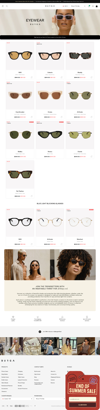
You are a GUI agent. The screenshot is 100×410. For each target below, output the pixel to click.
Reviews (36, 380)
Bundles (20, 385)
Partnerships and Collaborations (38, 383)
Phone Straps (21, 382)
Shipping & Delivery (55, 377)
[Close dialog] (82, 379)
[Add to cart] (32, 77)
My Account (37, 371)
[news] (89, 6)
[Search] (7, 6)
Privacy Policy (64, 405)
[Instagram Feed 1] (50, 346)
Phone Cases (5, 371)
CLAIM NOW (82, 405)
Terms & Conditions (56, 405)
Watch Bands (5, 382)
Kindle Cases (5, 380)
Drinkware (20, 374)
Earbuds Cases (5, 377)
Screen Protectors (22, 388)
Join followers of (52, 331)
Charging (20, 371)
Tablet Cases (21, 377)
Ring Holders (5, 374)
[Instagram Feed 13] (14, 346)
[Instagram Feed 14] (32, 346)
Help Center (37, 374)
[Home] (50, 6)
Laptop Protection (22, 380)
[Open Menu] (3, 6)
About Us (53, 371)
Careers (53, 380)
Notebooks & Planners (7, 385)
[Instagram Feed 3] (86, 346)
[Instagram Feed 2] (68, 346)
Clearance (4, 391)
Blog (35, 377)
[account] (93, 6)
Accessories (5, 388)
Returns (53, 382)
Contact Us (53, 374)
